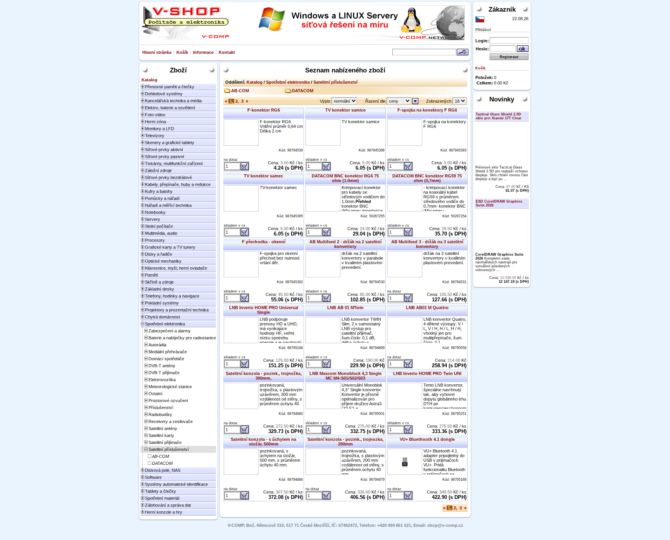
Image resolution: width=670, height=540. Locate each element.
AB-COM (240, 90)
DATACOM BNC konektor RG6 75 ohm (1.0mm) (345, 178)
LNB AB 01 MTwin (345, 307)
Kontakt (227, 52)
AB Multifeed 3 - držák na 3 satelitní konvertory (427, 244)
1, (231, 101)
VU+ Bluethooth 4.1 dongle (427, 439)
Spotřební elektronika (288, 82)
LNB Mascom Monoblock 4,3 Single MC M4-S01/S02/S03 (345, 375)
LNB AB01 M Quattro (427, 307)
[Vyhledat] (462, 52)
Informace (203, 52)
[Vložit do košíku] (245, 166)
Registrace (509, 57)
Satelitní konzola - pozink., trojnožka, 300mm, (264, 375)
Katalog (254, 82)
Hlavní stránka (156, 52)
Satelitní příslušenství (335, 82)
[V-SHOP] (185, 22)
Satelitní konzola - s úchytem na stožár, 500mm (263, 441)
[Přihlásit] (522, 48)
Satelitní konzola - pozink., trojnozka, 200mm (345, 441)
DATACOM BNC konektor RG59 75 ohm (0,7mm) (427, 178)
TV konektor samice (345, 110)
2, (237, 101)
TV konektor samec (263, 176)
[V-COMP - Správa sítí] (349, 22)
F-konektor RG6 (263, 110)
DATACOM (302, 90)
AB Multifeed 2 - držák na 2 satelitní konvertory (345, 244)
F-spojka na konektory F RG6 (427, 110)
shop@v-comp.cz (445, 525)
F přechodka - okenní (263, 241)
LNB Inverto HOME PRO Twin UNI (427, 373)
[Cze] (480, 19)
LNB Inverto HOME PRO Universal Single (263, 310)
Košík (182, 52)
